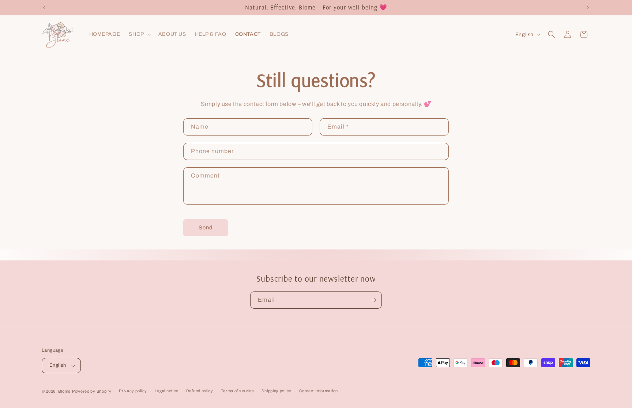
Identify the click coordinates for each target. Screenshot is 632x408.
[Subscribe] (373, 300)
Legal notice (166, 391)
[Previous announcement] (44, 7)
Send (206, 227)
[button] (139, 34)
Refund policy (199, 391)
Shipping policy (276, 391)
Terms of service (237, 391)
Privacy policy (133, 391)
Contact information (318, 391)
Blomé (64, 391)
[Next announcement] (588, 7)
